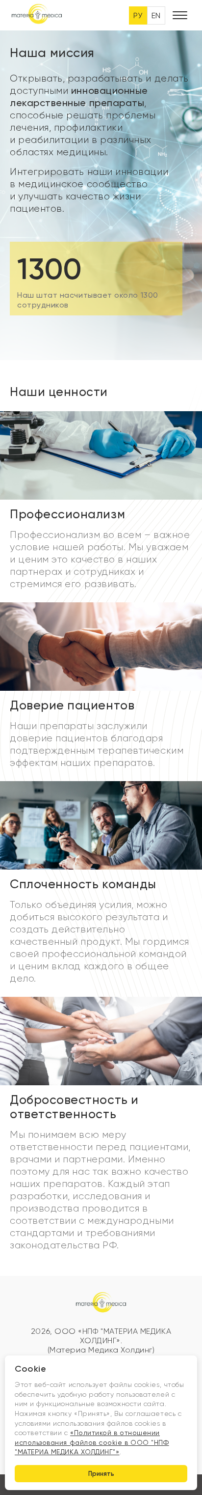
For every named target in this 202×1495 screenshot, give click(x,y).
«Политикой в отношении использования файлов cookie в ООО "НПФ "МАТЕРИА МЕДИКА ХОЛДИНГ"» (92, 1442)
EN (156, 15)
